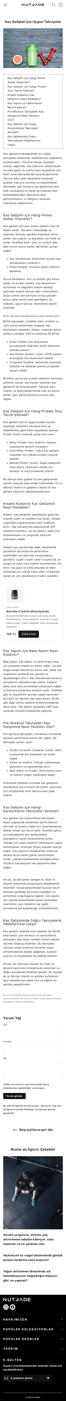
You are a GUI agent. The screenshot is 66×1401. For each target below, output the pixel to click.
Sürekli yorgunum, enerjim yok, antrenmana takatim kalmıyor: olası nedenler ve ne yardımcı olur (28, 1239)
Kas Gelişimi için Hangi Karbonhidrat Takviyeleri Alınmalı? (23, 128)
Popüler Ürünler (21, 1339)
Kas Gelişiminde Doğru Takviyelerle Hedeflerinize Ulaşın (24, 140)
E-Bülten (12, 1360)
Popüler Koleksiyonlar (28, 1329)
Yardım (10, 1348)
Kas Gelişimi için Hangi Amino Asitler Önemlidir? (26, 80)
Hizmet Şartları (47, 1109)
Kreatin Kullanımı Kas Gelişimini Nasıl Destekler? (24, 97)
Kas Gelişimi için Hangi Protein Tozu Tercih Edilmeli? (27, 88)
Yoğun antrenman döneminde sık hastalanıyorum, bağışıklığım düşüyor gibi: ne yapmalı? (30, 1276)
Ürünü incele (29, 633)
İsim (5, 1025)
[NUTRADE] (33, 5)
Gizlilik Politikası (24, 1109)
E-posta (7, 1041)
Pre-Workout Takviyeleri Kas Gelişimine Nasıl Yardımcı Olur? (26, 115)
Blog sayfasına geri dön (35, 1129)
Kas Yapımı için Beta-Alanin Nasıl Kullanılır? (25, 105)
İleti (5, 1058)
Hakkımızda (15, 1319)
